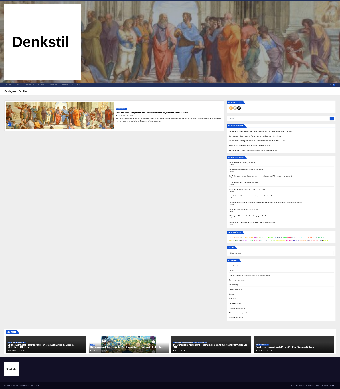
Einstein (231, 237)
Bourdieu (273, 240)
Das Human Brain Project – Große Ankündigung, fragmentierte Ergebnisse (253, 150)
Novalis (280, 237)
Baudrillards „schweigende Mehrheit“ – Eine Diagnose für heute (249, 145)
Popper (236, 240)
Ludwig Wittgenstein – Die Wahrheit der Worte (243, 183)
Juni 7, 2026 (95, 350)
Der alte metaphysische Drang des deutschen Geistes (246, 169)
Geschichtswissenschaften (237, 280)
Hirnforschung (233, 285)
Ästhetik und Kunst (121, 108)
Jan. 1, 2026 (178, 350)
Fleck (131, 115)
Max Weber (289, 240)
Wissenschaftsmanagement (238, 313)
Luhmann (257, 240)
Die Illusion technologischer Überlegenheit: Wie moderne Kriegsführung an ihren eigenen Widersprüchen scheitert (265, 202)
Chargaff (285, 237)
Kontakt (53, 85)
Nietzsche (231, 240)
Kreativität (301, 237)
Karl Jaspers (237, 237)
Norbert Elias (315, 237)
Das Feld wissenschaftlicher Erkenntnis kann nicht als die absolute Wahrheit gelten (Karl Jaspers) (260, 176)
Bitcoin (321, 240)
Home (8, 85)
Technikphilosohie (234, 303)
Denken (231, 271)
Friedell (240, 240)
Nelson (319, 237)
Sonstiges (232, 294)
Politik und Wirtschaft (235, 289)
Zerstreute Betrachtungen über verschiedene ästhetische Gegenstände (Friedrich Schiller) (152, 112)
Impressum (42, 85)
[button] (330, 85)
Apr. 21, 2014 (121, 115)
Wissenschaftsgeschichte (237, 308)
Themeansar (36, 385)
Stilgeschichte (245, 240)
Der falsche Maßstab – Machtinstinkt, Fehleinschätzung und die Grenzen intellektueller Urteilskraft (260, 131)
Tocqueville (295, 240)
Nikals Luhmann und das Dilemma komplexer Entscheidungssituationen (252, 222)
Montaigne (275, 237)
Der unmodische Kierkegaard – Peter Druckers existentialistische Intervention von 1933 (257, 141)
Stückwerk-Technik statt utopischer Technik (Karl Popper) (247, 189)
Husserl (289, 237)
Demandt (264, 240)
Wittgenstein (315, 240)
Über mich (81, 85)
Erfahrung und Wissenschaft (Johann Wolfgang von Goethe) (248, 216)
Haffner (308, 240)
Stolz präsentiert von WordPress (12, 385)
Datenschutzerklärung (24, 85)
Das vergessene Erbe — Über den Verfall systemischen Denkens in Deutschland (255, 136)
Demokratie (268, 240)
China (292, 237)
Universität (266, 237)
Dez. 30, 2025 (262, 350)
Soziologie (232, 299)
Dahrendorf (302, 240)
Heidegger (310, 237)
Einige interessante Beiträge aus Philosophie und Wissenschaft (249, 275)
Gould (258, 237)
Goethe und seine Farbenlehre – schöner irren (243, 209)
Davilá (261, 240)
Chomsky (261, 237)
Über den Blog (67, 85)
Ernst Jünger (249, 237)
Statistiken (306, 237)
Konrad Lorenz (330, 237)
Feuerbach (250, 240)
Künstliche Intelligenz (281, 240)
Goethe (325, 240)
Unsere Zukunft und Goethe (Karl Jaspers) (242, 163)
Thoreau (255, 237)
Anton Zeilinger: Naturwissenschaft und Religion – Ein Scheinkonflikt (251, 196)
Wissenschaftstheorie (236, 317)
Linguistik (242, 237)
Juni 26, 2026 (13, 350)
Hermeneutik (296, 237)
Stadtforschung (324, 237)
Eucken (270, 237)
